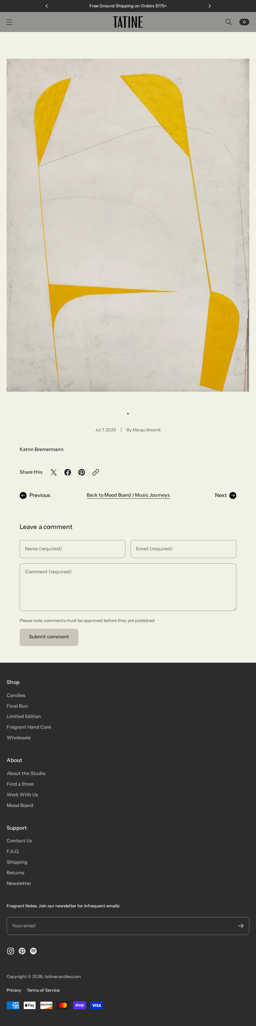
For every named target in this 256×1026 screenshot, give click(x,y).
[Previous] (46, 6)
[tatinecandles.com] (128, 22)
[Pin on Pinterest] (82, 472)
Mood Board (20, 805)
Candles (16, 695)
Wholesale (19, 738)
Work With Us (22, 795)
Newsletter (19, 883)
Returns (15, 873)
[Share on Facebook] (68, 472)
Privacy (14, 990)
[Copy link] (96, 472)
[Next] (209, 6)
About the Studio (26, 773)
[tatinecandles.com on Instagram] (11, 951)
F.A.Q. (13, 851)
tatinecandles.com (63, 976)
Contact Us (19, 841)
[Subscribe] (240, 925)
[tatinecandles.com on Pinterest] (22, 951)
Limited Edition (24, 716)
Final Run (17, 706)
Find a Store (20, 784)
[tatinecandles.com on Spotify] (33, 951)
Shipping (17, 862)
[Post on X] (54, 472)
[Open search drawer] (228, 22)
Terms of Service (43, 990)
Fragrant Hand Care (29, 727)
